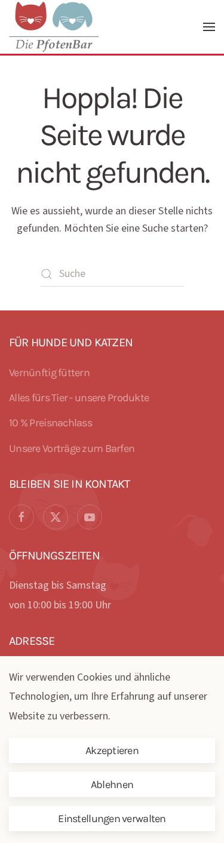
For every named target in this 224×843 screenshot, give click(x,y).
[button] (209, 27)
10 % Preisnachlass (50, 422)
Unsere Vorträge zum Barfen (71, 448)
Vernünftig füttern (49, 372)
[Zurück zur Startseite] (55, 27)
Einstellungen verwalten (111, 818)
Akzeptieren (112, 750)
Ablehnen (112, 784)
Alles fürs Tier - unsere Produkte (79, 397)
